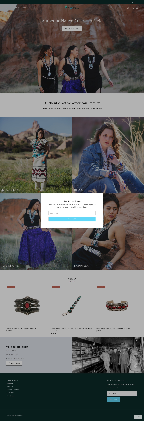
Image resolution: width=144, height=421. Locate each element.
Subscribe (72, 219)
